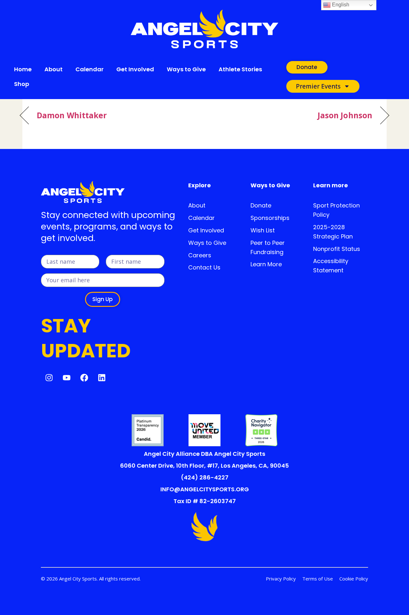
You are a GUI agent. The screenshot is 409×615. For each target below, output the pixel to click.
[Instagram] (49, 377)
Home (23, 69)
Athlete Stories (240, 69)
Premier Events (318, 86)
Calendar (89, 69)
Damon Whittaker (72, 115)
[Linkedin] (102, 377)
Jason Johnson (345, 115)
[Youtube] (66, 377)
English (340, 4)
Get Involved (135, 69)
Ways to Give (186, 69)
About (53, 69)
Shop (21, 84)
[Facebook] (84, 377)
